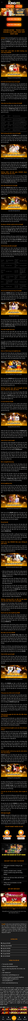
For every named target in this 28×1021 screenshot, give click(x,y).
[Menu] (2, 2)
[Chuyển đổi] (2, 865)
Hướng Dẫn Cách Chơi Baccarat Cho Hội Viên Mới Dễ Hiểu (14, 908)
